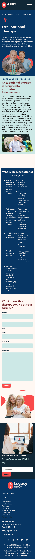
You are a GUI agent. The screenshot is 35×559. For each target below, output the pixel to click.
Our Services (6, 502)
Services (10, 14)
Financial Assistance (9, 510)
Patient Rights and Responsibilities (17, 555)
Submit (6, 385)
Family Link (6, 513)
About (4, 499)
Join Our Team (7, 504)
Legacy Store (6, 508)
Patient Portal (7, 517)
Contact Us (6, 515)
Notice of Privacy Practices (14, 551)
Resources (6, 506)
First (3, 320)
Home (4, 14)
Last (3, 328)
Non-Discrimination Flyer (20, 553)
